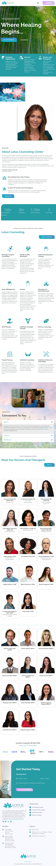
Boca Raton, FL (7, 439)
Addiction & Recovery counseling (45, 360)
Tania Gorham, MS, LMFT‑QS (46, 499)
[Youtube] (5, 821)
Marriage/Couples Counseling (8, 255)
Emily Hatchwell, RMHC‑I (46, 648)
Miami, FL (6, 422)
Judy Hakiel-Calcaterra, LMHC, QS (10, 529)
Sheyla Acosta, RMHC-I (46, 675)
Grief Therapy (6, 327)
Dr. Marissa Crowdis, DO (28, 499)
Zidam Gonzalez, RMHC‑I (9, 675)
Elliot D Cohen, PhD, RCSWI (10, 649)
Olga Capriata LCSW (10, 556)
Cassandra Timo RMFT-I (10, 730)
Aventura (14, 819)
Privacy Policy (28, 861)
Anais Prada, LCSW (28, 611)
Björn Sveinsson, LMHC (28, 584)
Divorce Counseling (44, 327)
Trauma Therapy (7, 360)
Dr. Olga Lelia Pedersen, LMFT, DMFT (10, 612)
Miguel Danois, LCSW (9, 584)
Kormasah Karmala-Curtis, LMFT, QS (46, 529)
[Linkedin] (11, 821)
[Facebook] (3, 821)
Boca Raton (21, 819)
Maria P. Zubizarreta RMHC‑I (28, 676)
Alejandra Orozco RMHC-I (28, 730)
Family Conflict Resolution (25, 255)
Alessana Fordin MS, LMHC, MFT (10, 499)
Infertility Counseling (27, 360)
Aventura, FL (7, 435)
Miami (9, 819)
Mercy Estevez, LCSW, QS (28, 528)
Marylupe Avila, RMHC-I (10, 702)
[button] (28, 422)
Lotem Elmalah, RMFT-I (28, 702)
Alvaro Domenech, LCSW (46, 556)
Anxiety (22, 289)
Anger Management (8, 289)
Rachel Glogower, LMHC (46, 584)
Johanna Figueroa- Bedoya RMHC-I (46, 703)
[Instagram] (8, 821)
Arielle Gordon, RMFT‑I (28, 648)
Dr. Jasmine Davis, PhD (28, 556)
